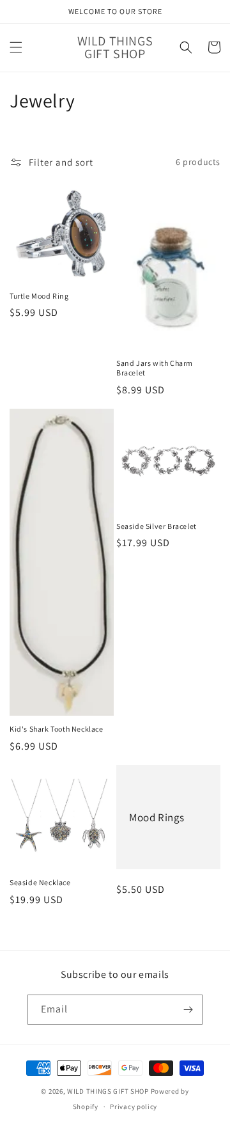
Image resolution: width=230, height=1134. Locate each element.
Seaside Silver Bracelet (156, 526)
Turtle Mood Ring (39, 296)
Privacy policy (133, 1106)
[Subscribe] (188, 1010)
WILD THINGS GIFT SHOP (108, 1091)
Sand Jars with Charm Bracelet (154, 368)
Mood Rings (157, 817)
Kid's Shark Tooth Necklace (56, 729)
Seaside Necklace (40, 882)
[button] (16, 47)
